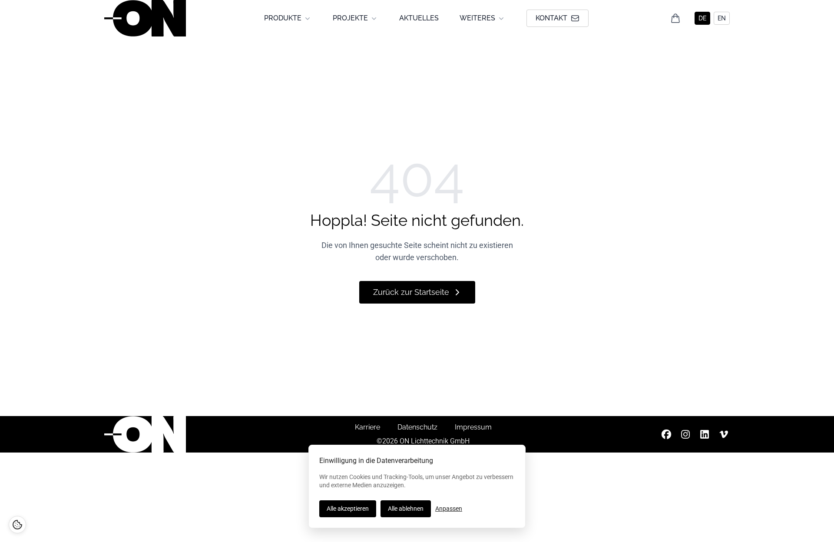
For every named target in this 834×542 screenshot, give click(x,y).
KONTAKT (551, 18)
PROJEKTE (350, 18)
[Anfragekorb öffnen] (675, 18)
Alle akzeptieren (348, 508)
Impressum (473, 427)
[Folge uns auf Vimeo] (724, 434)
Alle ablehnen (406, 508)
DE (702, 18)
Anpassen (448, 508)
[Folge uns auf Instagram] (685, 434)
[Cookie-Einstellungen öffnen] (17, 524)
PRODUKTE (282, 18)
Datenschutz (417, 427)
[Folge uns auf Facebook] (666, 434)
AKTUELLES (419, 18)
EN (722, 18)
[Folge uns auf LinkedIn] (704, 434)
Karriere (367, 427)
